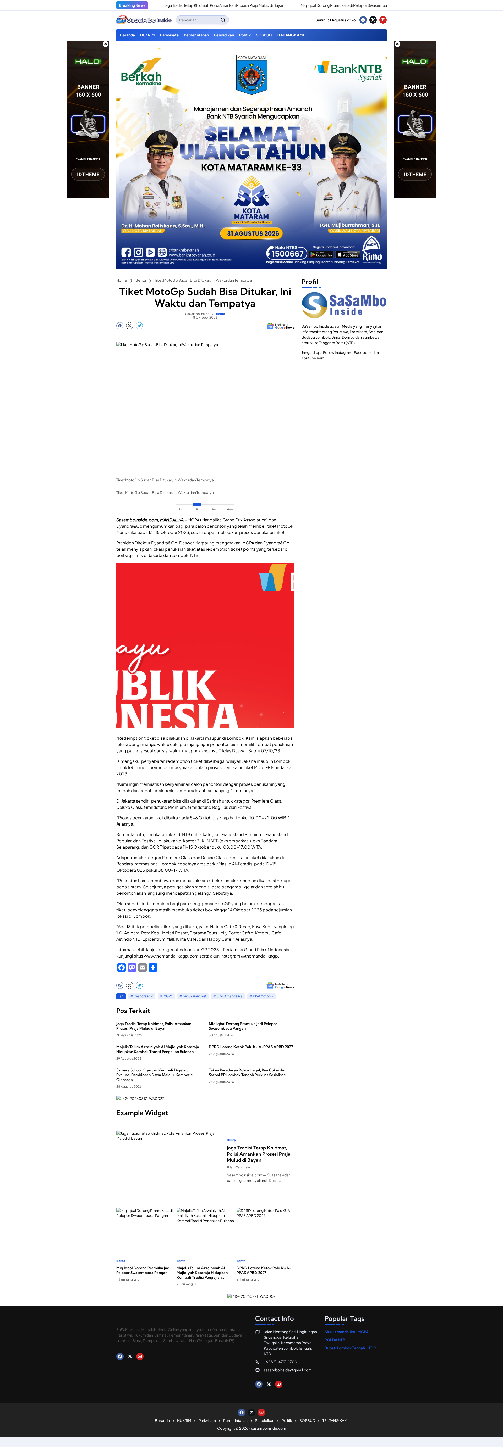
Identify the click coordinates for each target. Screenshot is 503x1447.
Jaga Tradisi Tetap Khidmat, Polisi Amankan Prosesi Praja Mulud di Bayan (183, 5)
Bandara (269, 840)
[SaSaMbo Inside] (144, 19)
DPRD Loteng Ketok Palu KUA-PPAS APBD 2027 (251, 1046)
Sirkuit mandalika (230, 996)
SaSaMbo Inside (197, 314)
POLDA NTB (335, 1339)
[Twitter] (373, 20)
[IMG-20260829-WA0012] (251, 267)
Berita (220, 314)
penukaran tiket (194, 996)
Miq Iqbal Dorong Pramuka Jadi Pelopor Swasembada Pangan (311, 5)
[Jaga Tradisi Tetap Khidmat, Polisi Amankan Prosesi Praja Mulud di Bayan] (169, 1160)
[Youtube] (383, 20)
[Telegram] (139, 325)
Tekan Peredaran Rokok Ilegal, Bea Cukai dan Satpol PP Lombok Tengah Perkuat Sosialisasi (247, 1072)
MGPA (168, 996)
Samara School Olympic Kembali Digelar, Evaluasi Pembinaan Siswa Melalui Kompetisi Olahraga (154, 1075)
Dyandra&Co (143, 996)
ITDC (372, 1347)
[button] (223, 19)
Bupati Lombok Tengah (345, 1347)
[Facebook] (363, 20)
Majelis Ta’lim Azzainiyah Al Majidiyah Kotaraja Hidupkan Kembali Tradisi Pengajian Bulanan (157, 1049)
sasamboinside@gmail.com (288, 1369)
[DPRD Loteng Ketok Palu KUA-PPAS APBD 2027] (265, 1228)
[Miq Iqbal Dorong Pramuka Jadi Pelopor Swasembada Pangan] (253, 5)
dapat (210, 532)
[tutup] (105, 44)
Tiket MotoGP (263, 996)
